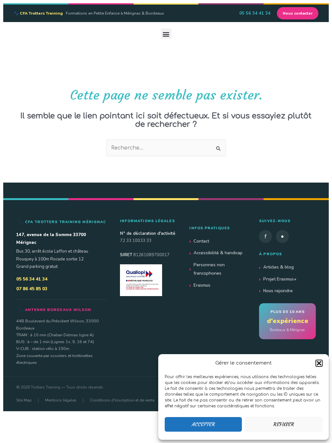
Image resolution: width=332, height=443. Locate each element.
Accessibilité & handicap (218, 253)
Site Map (24, 400)
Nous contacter (298, 13)
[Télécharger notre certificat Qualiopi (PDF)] (148, 280)
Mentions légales (61, 400)
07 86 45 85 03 (31, 289)
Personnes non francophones (209, 269)
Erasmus (202, 285)
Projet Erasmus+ (280, 279)
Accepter (203, 424)
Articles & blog (278, 267)
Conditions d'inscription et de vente (122, 400)
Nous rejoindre (278, 291)
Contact (201, 241)
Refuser (283, 424)
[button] (319, 363)
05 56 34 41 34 (254, 13)
